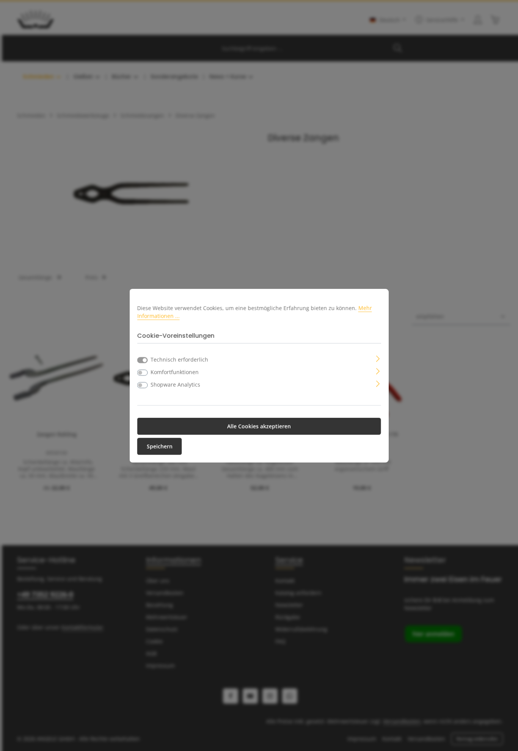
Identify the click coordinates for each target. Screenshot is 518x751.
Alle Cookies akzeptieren (259, 426)
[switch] (142, 373)
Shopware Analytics (175, 384)
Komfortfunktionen (175, 372)
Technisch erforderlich (179, 359)
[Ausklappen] (378, 358)
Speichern (160, 446)
